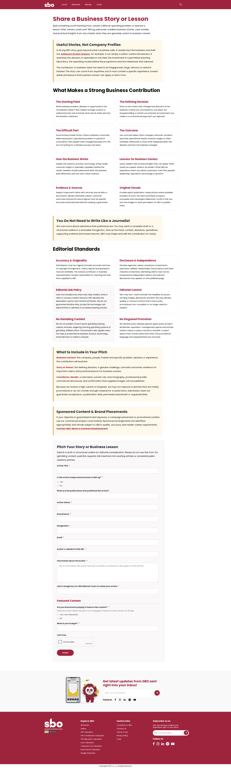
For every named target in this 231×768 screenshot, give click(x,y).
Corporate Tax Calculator (91, 746)
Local (64, 4)
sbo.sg (114, 766)
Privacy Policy (122, 735)
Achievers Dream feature (75, 54)
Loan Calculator (87, 742)
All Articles (85, 725)
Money (88, 4)
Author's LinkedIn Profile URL (71, 549)
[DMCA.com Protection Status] (51, 732)
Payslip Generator (88, 753)
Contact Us (121, 728)
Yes (61, 482)
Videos (83, 728)
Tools (99, 4)
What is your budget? (68, 623)
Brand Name (64, 514)
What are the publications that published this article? (83, 490)
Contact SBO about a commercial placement (82, 428)
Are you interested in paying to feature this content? (83, 607)
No (61, 485)
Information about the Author (72, 561)
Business (76, 4)
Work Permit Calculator (90, 749)
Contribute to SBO (124, 725)
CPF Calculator (87, 732)
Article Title (63, 465)
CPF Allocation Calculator (91, 739)
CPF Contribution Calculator (92, 735)
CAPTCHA (61, 635)
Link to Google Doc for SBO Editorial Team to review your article (88, 586)
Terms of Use (122, 732)
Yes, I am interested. (69, 614)
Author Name (64, 502)
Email (60, 537)
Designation (64, 526)
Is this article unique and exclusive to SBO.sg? (80, 477)
